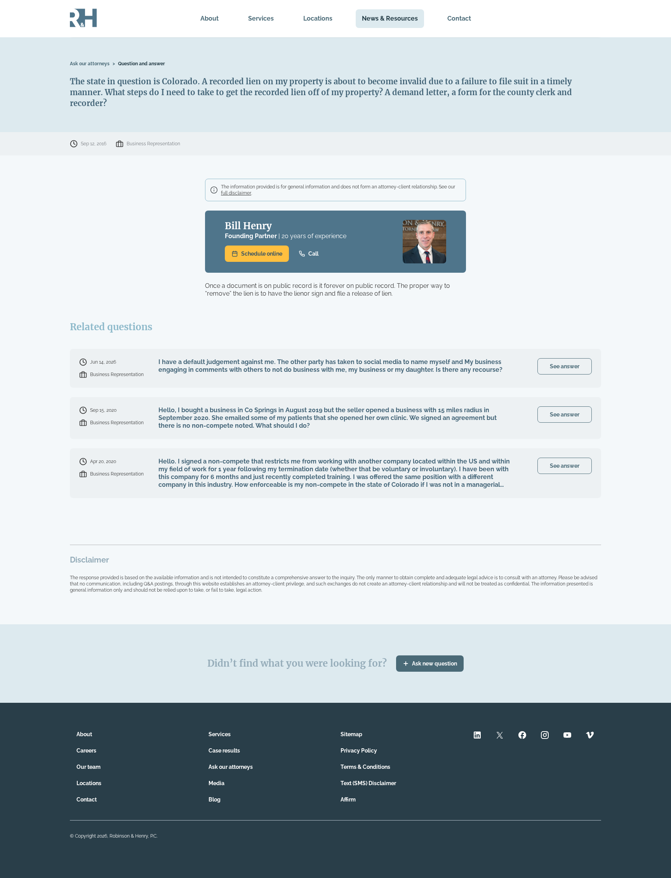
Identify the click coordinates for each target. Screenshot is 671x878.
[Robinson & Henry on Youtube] (567, 736)
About (209, 18)
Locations (317, 18)
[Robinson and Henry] (83, 19)
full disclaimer (236, 193)
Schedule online (261, 254)
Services (261, 18)
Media (216, 783)
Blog (215, 799)
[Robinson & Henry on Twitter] (499, 736)
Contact (459, 18)
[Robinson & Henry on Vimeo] (590, 736)
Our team (88, 767)
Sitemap (351, 734)
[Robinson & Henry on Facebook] (522, 736)
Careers (86, 750)
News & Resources (390, 18)
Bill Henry (248, 226)
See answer (564, 366)
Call (313, 254)
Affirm (348, 799)
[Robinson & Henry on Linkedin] (477, 736)
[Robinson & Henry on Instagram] (545, 736)
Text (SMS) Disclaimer (368, 783)
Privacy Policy (359, 750)
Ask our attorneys (90, 63)
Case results (224, 750)
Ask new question (434, 663)
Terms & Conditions (365, 767)
